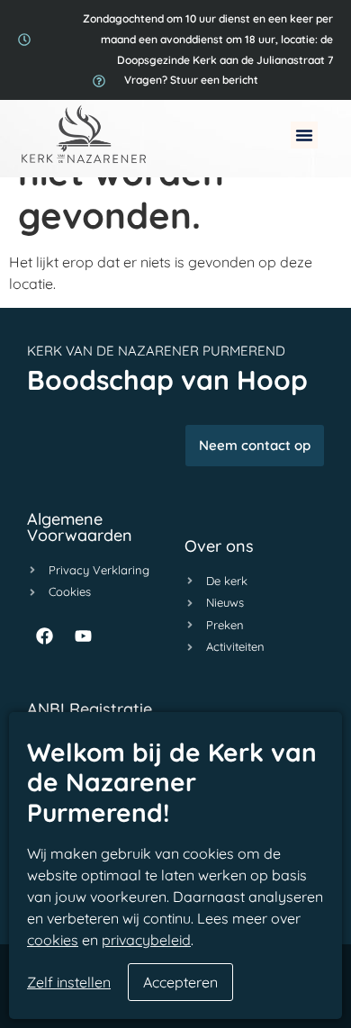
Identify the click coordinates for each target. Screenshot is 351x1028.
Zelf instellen (69, 982)
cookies (52, 940)
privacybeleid (146, 940)
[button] (304, 135)
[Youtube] (83, 636)
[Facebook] (44, 636)
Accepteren (180, 982)
